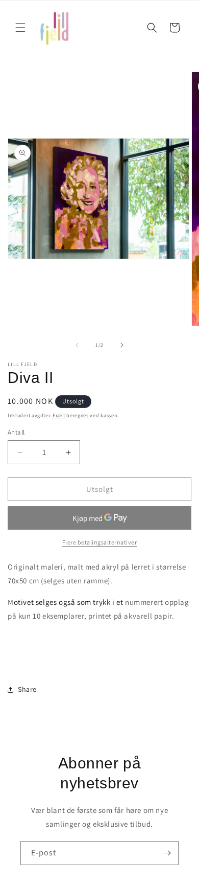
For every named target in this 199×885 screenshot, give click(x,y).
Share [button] (27, 689)
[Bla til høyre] (122, 345)
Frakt (59, 415)
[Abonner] (167, 853)
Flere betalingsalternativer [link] (99, 542)
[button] (20, 27)
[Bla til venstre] (77, 345)
